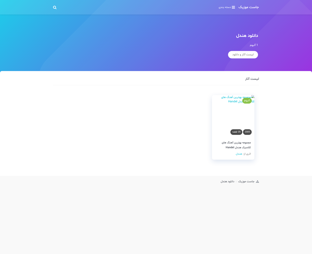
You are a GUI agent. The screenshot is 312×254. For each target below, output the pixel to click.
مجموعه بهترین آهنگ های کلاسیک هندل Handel (236, 145)
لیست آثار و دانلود (243, 55)
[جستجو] (55, 7)
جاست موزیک (249, 7)
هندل (239, 154)
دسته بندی (225, 7)
